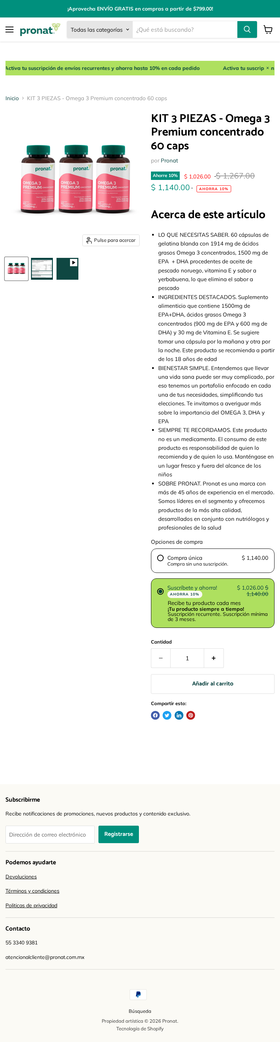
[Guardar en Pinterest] (190, 715)
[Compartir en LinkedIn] (179, 715)
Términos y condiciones (32, 891)
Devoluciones (21, 876)
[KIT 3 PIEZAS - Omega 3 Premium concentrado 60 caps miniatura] (16, 268)
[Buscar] (247, 29)
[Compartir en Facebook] (155, 715)
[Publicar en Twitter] (167, 715)
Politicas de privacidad (31, 905)
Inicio (12, 98)
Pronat (169, 160)
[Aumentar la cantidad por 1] (214, 658)
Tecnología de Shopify (140, 1028)
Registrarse (118, 834)
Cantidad (161, 642)
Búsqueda (140, 1011)
